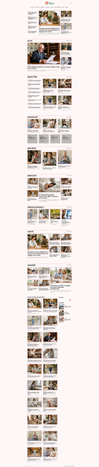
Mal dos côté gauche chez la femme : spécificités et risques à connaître (32, 32)
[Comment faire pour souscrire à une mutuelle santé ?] (55, 214)
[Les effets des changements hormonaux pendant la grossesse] (49, 123)
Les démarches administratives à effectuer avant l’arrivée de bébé (43, 138)
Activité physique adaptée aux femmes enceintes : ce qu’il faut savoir (63, 131)
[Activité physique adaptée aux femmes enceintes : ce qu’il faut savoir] (64, 123)
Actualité (29, 65)
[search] (71, 3)
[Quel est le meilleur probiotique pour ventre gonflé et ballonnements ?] (50, 436)
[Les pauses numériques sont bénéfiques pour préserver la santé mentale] (64, 100)
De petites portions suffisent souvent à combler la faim (66, 187)
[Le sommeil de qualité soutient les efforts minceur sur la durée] (49, 185)
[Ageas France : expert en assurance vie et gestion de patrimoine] (33, 271)
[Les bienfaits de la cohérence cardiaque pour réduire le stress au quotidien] (35, 402)
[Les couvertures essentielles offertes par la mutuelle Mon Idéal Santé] (66, 61)
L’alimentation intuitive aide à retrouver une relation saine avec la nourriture (34, 104)
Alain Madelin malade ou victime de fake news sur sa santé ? (32, 23)
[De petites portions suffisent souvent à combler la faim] (66, 181)
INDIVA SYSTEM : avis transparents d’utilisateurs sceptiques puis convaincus (34, 96)
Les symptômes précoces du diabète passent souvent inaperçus (49, 168)
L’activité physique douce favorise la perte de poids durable (32, 199)
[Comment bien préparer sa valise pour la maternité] (61, 313)
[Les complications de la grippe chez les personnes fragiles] (64, 157)
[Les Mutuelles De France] (49, 3)
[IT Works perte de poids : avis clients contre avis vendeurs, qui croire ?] (33, 181)
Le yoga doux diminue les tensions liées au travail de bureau (34, 100)
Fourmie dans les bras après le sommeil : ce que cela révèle (32, 427)
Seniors (31, 265)
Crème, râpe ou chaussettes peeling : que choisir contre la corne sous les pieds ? (34, 84)
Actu (29, 40)
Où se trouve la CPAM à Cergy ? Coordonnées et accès (67, 307)
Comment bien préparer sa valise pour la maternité (67, 313)
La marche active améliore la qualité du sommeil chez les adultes (49, 107)
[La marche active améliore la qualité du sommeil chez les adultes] (49, 100)
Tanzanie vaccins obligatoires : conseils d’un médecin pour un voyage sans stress (49, 30)
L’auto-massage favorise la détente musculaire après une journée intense (34, 107)
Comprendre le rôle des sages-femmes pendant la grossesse (32, 131)
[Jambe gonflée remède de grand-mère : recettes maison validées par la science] (64, 83)
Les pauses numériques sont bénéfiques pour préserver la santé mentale (64, 107)
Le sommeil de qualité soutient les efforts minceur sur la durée (48, 196)
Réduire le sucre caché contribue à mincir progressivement (65, 198)
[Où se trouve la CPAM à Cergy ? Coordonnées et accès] (61, 306)
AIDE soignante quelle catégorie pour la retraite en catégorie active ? (66, 32)
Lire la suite (69, 40)
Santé (29, 11)
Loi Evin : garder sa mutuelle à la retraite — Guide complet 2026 (32, 289)
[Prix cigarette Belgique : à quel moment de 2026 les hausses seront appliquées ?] (66, 46)
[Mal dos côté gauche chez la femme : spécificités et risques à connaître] (55, 249)
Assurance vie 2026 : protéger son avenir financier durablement (60, 287)
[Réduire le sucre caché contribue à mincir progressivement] (66, 192)
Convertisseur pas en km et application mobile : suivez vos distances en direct (66, 20)
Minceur (31, 175)
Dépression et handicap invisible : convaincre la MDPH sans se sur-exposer (33, 393)
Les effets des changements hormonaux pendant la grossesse (49, 131)
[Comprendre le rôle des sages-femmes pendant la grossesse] (34, 123)
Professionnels (63, 30)
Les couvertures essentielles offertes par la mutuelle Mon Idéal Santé (66, 67)
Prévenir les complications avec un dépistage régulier (66, 138)
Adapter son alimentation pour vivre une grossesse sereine (32, 138)
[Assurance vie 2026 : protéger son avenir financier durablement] (60, 275)
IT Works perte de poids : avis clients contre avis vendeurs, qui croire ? (32, 187)
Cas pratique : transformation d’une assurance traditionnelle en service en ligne (66, 222)
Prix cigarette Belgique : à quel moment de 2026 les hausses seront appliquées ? (66, 53)
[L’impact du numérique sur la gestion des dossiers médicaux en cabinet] (44, 214)
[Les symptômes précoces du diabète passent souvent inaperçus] (49, 159)
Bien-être (29, 25)
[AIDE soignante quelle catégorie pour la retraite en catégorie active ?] (66, 26)
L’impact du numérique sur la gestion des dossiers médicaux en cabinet (44, 222)
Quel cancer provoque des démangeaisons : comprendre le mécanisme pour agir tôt (32, 18)
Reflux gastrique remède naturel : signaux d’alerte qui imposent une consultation (32, 13)
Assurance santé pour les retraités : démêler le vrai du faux (67, 320)
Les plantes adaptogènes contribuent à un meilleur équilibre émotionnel (34, 92)
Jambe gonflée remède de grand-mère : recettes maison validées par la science (32, 27)
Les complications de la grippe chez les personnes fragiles (64, 166)
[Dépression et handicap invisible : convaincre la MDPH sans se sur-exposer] (35, 385)
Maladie (31, 148)
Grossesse (32, 117)
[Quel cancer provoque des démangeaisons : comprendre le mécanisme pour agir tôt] (34, 157)
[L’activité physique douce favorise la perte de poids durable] (33, 193)
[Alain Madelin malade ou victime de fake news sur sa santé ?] (44, 53)
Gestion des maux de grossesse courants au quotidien (54, 138)
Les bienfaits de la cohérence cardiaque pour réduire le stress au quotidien (34, 80)
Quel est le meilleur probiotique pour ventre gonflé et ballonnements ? (34, 88)
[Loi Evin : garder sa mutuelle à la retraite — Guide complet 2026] (33, 283)
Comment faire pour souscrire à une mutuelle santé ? (54, 222)
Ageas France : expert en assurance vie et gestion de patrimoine (32, 277)
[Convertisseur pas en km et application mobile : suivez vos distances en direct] (66, 14)
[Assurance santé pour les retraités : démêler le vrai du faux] (61, 319)
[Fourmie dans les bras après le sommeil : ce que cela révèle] (35, 419)
